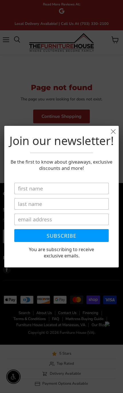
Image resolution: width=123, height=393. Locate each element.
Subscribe (61, 235)
